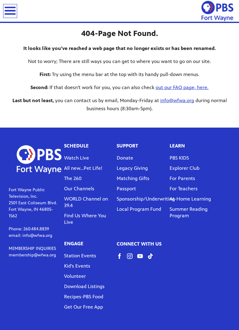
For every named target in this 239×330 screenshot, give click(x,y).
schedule (76, 146)
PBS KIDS (179, 158)
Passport (126, 189)
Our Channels (79, 189)
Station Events (80, 256)
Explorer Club (184, 168)
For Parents (182, 178)
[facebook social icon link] (122, 259)
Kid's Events (77, 266)
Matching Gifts (133, 178)
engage (73, 243)
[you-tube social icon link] (142, 259)
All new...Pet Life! (83, 168)
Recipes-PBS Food (83, 297)
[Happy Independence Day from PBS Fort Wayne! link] (217, 11)
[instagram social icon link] (132, 259)
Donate (125, 158)
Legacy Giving (132, 168)
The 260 (73, 178)
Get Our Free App (83, 307)
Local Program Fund (139, 209)
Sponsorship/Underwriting (146, 199)
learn (177, 146)
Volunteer (75, 276)
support (127, 146)
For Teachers (184, 189)
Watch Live (76, 158)
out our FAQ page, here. (182, 87)
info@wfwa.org (177, 100)
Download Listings (84, 286)
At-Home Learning (190, 199)
